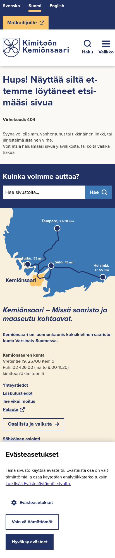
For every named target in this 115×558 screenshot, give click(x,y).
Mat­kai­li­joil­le (22, 24)
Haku (87, 52)
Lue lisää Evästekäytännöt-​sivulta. (38, 483)
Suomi (34, 6)
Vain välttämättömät (32, 522)
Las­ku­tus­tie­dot (17, 393)
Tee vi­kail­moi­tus (19, 401)
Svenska (11, 6)
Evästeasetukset (36, 502)
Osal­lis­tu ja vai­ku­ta (30, 424)
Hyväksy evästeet (29, 542)
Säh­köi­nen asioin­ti (21, 439)
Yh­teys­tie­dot (15, 385)
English (57, 6)
